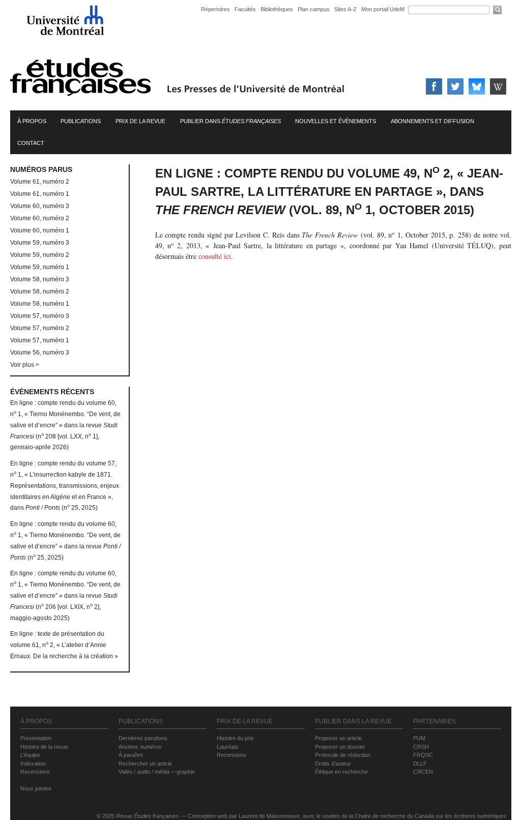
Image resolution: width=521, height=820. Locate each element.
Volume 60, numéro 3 (39, 206)
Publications (81, 121)
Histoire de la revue (44, 747)
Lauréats (228, 747)
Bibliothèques (276, 9)
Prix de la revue (140, 121)
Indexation (33, 763)
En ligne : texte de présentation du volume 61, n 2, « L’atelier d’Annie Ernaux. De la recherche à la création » (64, 645)
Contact (30, 143)
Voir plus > (24, 364)
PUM (419, 738)
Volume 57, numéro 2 (39, 328)
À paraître (131, 755)
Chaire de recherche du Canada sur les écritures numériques (430, 816)
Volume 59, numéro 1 (39, 267)
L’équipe (30, 755)
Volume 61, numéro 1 (39, 193)
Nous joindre (35, 788)
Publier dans (230, 121)
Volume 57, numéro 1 (39, 340)
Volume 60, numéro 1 (39, 230)
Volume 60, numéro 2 (39, 218)
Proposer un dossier (340, 747)
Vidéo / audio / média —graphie (157, 772)
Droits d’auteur (333, 763)
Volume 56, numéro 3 (39, 352)
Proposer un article (338, 738)
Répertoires (215, 9)
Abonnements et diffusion (432, 121)
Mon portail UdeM (382, 9)
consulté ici (214, 256)
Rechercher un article (145, 763)
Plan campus (314, 9)
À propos (31, 121)
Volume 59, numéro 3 (39, 242)
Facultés (245, 9)
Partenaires (434, 721)
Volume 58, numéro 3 (39, 279)
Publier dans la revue (353, 721)
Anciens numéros (140, 747)
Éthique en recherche (341, 772)
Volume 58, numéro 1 (39, 303)
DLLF (420, 763)
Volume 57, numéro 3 (39, 315)
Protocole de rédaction (342, 755)
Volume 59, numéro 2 (39, 254)
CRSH (421, 747)
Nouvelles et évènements (335, 121)
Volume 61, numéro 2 (39, 181)
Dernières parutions (143, 738)
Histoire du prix (235, 738)
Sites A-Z (346, 9)
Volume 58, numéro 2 (39, 291)
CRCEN (423, 772)
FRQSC (423, 755)
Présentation (35, 738)
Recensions (35, 772)
